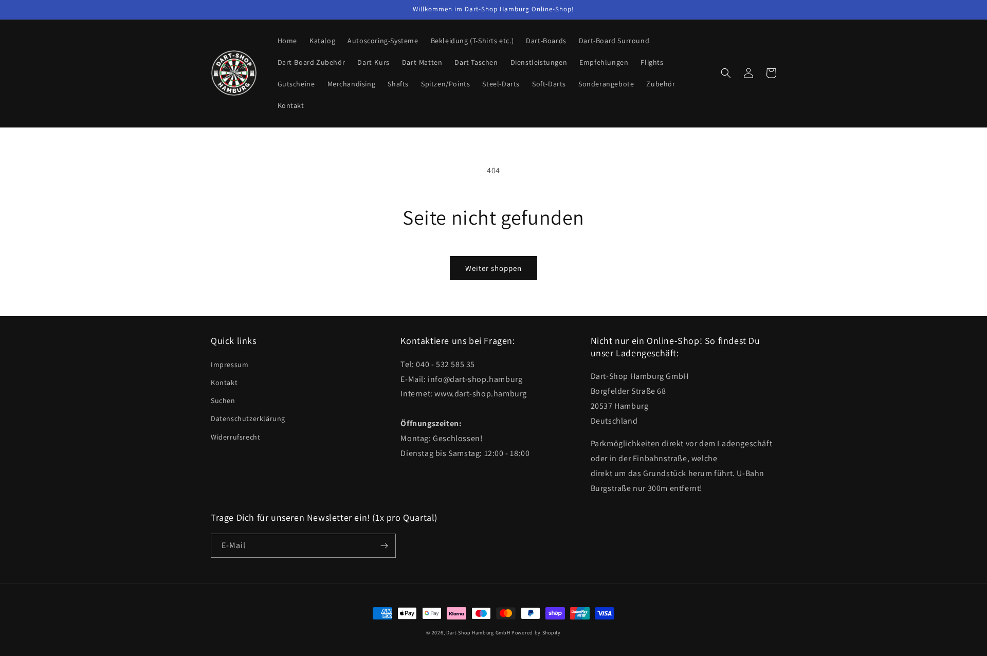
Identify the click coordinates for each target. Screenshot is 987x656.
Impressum (229, 364)
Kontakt (224, 382)
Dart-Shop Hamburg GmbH (478, 632)
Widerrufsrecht (235, 437)
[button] (726, 73)
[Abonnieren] (384, 546)
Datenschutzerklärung (248, 418)
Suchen (223, 400)
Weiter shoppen (493, 268)
